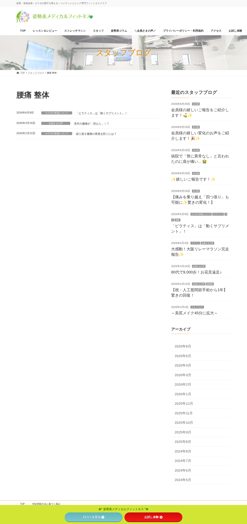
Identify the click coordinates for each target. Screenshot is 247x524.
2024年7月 (183, 461)
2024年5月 (183, 480)
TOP (22, 504)
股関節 (210, 284)
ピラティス (218, 214)
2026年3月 (183, 375)
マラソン (195, 243)
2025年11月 (184, 413)
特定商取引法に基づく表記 (46, 504)
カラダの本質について (56, 113)
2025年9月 (183, 432)
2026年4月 (183, 365)
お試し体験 (151, 517)
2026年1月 (183, 394)
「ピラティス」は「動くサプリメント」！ (101, 113)
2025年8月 (183, 442)
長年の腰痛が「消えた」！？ (91, 123)
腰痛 (177, 220)
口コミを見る (92, 517)
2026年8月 (183, 346)
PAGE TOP (237, 504)
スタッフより (197, 307)
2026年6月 (183, 356)
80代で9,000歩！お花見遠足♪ (196, 272)
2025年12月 (184, 403)
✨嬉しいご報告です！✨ (193, 179)
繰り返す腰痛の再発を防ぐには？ (96, 133)
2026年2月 (183, 384)
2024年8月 (183, 451)
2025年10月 (184, 423)
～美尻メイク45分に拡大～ (194, 313)
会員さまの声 (56, 123)
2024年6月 (183, 470)
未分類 (196, 104)
